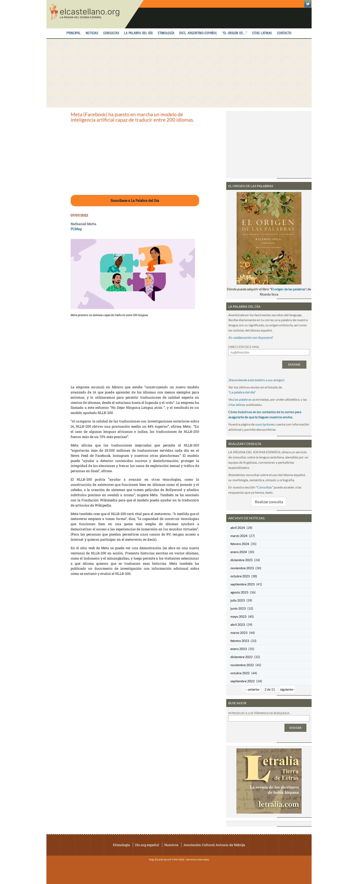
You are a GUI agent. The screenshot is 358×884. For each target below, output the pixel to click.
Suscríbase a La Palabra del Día (135, 200)
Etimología (166, 33)
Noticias (92, 33)
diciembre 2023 (241, 560)
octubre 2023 (240, 576)
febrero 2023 (239, 641)
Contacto (284, 33)
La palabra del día (138, 33)
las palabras (243, 399)
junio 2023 (238, 608)
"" (242, 392)
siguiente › (287, 689)
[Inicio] (95, 14)
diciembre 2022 (241, 657)
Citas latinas (262, 33)
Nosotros (171, 845)
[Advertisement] (179, 73)
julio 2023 (237, 600)
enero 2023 (238, 649)
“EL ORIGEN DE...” (234, 33)
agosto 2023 (239, 592)
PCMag (76, 229)
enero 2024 (238, 552)
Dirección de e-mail (243, 347)
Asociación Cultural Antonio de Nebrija (214, 845)
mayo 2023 (238, 616)
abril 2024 (237, 527)
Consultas (111, 33)
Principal (74, 33)
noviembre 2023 (242, 568)
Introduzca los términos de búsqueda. (259, 713)
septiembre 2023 (242, 584)
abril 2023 (237, 624)
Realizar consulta (269, 501)
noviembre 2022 (242, 665)
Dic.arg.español (147, 845)
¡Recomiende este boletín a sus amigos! (256, 380)
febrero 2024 (239, 544)
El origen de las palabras (288, 289)
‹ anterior (253, 689)
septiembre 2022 (242, 681)
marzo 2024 (238, 536)
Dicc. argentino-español (198, 33)
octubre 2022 (240, 673)
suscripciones (265, 424)
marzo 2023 (238, 632)
